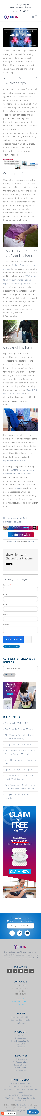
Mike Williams (12, 541)
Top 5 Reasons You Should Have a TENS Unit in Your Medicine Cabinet (20, 787)
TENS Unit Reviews (20, 1071)
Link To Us (20, 1004)
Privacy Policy (21, 1111)
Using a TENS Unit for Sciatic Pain (19, 744)
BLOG (21, 918)
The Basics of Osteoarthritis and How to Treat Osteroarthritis (19, 777)
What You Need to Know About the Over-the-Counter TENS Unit (20, 752)
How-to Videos (20, 1068)
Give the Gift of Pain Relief (16, 723)
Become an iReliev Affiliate (20, 1017)
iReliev (25, 1108)
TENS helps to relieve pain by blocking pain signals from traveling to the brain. (19, 280)
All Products (20, 1047)
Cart (24, 11)
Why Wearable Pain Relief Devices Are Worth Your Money (19, 737)
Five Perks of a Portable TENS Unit (20, 729)
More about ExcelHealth (20, 1001)
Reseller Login (21, 1023)
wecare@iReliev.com (23, 7)
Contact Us (20, 998)
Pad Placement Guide (20, 1062)
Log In (15, 11)
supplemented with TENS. (14, 460)
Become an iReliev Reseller (20, 1020)
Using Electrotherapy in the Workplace (17, 796)
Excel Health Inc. (23, 1105)
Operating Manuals (20, 1065)
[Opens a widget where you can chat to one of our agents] (33, 1112)
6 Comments (30, 541)
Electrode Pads (20, 1038)
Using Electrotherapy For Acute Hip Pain (20, 762)
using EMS (18, 488)
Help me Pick (20, 1044)
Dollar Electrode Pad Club (20, 1041)
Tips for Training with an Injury (18, 769)
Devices (20, 1035)
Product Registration (20, 1059)
